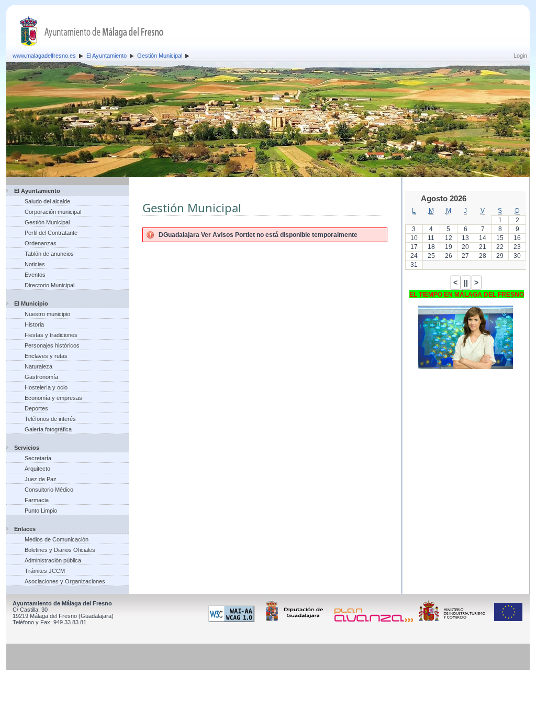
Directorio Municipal (49, 285)
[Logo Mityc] (455, 620)
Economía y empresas (53, 398)
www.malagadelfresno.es (44, 55)
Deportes (36, 408)
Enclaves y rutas (46, 356)
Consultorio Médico (49, 489)
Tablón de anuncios (49, 254)
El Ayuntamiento (106, 55)
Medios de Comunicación (56, 539)
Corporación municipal (53, 212)
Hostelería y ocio (46, 387)
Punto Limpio (41, 510)
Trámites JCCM (45, 571)
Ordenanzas (41, 243)
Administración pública (53, 560)
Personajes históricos (52, 345)
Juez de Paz (41, 479)
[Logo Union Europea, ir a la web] (508, 620)
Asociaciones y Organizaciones (65, 581)
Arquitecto (37, 468)
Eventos (35, 275)
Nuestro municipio (47, 314)
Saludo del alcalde (47, 201)
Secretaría (38, 458)
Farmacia (37, 500)
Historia (34, 324)
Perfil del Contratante (51, 233)
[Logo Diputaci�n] (296, 620)
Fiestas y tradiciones (51, 335)
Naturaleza (38, 366)
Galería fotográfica (48, 429)
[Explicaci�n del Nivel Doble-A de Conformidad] (233, 620)
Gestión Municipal (159, 55)
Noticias (35, 264)
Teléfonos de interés (50, 419)
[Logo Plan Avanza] (375, 620)
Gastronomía (41, 377)
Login (520, 55)
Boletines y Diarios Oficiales (60, 550)
